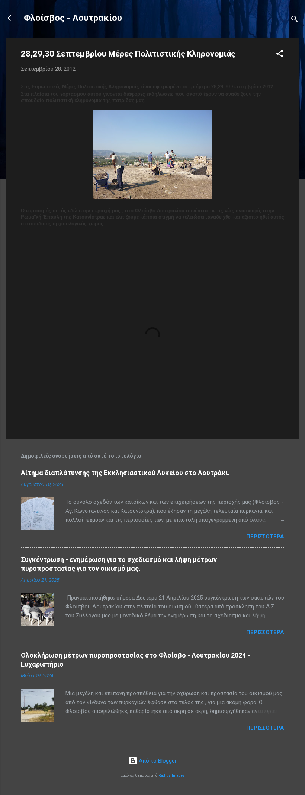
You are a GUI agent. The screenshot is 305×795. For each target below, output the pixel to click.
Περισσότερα (265, 536)
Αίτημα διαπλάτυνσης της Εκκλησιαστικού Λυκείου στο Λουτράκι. (125, 473)
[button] (279, 55)
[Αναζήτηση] (294, 20)
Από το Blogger (157, 760)
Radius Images (171, 775)
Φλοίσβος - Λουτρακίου (73, 18)
